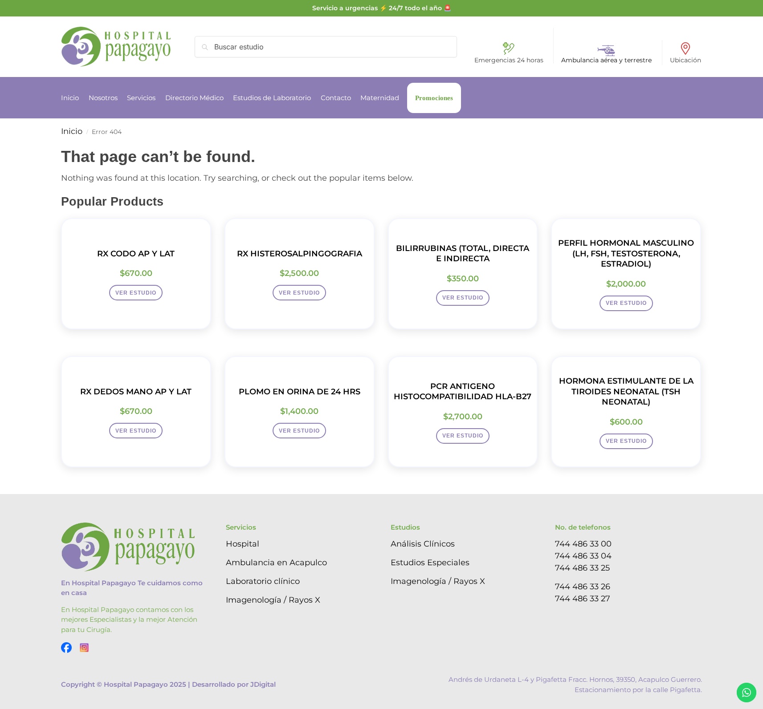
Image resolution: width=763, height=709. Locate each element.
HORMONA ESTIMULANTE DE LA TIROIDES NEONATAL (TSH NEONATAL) (626, 391)
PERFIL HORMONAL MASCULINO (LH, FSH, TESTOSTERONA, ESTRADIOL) (626, 253)
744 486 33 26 (582, 587)
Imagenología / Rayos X (273, 600)
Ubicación (685, 60)
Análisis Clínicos (423, 544)
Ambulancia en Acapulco (276, 562)
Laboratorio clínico (263, 581)
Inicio (71, 131)
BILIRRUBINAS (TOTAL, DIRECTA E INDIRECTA (462, 253)
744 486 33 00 (583, 544)
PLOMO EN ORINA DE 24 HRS (299, 392)
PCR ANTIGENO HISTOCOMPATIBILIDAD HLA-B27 (462, 391)
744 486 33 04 (583, 556)
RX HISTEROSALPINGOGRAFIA (299, 254)
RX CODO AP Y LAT (136, 254)
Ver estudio (135, 293)
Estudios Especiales (430, 562)
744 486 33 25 (582, 568)
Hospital (242, 544)
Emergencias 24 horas (508, 60)
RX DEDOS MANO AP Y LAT (136, 392)
